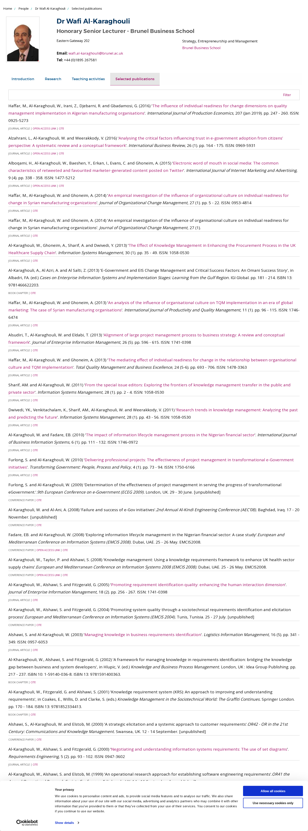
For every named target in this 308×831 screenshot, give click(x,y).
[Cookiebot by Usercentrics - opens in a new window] (27, 823)
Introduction (23, 79)
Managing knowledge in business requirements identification (142, 634)
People (23, 8)
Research (53, 79)
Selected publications (134, 79)
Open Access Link (44, 128)
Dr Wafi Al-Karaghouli (50, 8)
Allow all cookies (273, 791)
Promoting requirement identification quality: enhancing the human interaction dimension (198, 584)
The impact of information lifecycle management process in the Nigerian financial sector (170, 435)
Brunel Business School (201, 47)
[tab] (22, 79)
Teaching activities (88, 79)
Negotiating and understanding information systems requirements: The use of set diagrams (199, 749)
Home (7, 8)
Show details (64, 822)
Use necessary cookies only (273, 803)
